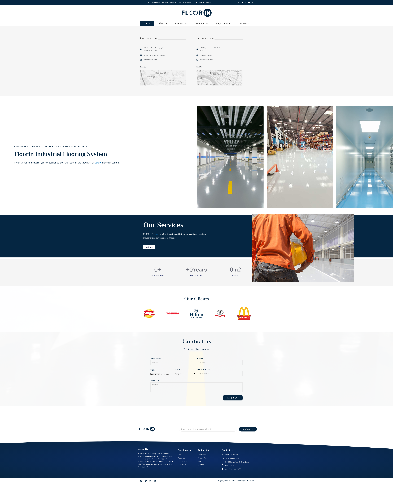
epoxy (156, 234)
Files (152, 370)
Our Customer (202, 23)
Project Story (223, 23)
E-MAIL (200, 358)
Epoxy (98, 163)
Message (154, 380)
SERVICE (178, 369)
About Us (164, 23)
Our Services (182, 23)
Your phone (203, 369)
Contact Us (242, 23)
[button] (199, 157)
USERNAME (155, 358)
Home (148, 23)
